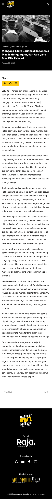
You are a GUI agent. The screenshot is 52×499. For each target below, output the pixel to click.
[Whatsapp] (16, 462)
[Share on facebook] (10, 83)
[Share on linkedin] (16, 83)
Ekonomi (5, 46)
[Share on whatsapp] (5, 83)
